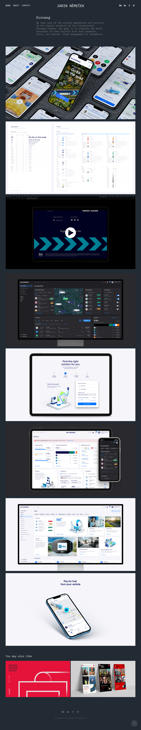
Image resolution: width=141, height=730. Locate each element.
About (16, 5)
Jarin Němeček (70, 5)
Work (8, 5)
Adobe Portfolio (77, 717)
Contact (26, 5)
